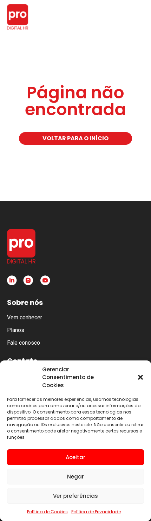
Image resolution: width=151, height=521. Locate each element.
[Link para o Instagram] (28, 280)
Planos (15, 330)
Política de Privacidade (96, 512)
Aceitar (75, 457)
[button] (140, 377)
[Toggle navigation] (137, 17)
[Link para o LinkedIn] (12, 280)
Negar (75, 476)
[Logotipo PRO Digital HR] (17, 17)
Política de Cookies (47, 512)
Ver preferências (75, 496)
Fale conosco (23, 342)
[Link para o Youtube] (45, 280)
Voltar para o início (75, 138)
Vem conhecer (24, 317)
